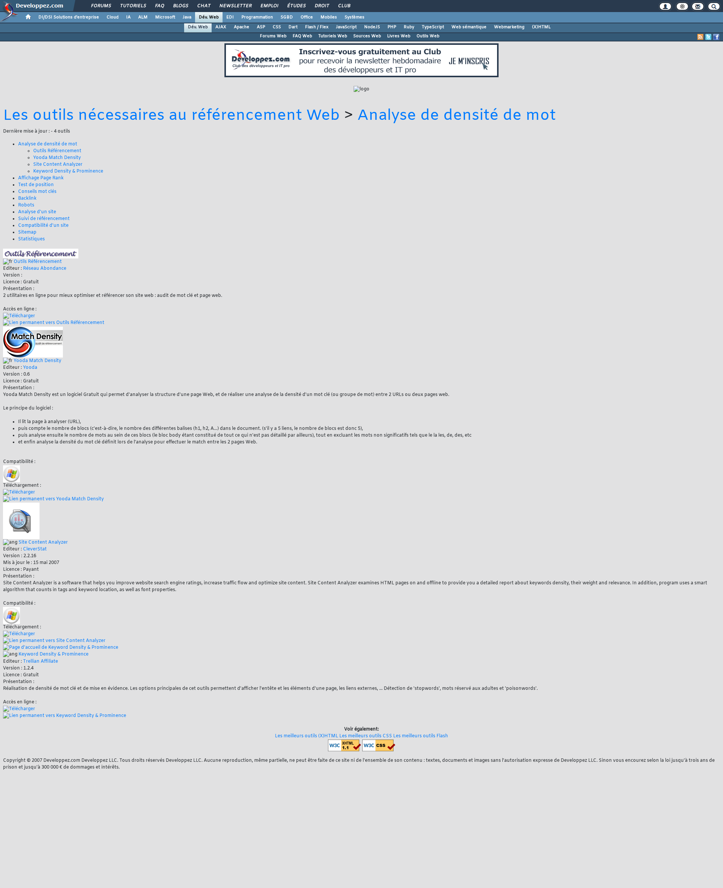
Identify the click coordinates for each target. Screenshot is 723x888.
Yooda (30, 368)
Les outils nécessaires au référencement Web (171, 116)
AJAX (220, 27)
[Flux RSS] (700, 37)
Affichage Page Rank (41, 178)
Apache (241, 27)
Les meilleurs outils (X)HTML (306, 736)
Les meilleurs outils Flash (420, 736)
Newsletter (235, 6)
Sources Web (367, 36)
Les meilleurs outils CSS (365, 736)
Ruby (409, 27)
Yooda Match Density (57, 158)
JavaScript (346, 27)
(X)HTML (541, 27)
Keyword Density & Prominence (68, 171)
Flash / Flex (316, 27)
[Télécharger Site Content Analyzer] (19, 634)
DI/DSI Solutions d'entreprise (68, 17)
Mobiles (328, 17)
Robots (26, 205)
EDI (230, 17)
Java (187, 17)
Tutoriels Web (332, 36)
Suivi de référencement (44, 219)
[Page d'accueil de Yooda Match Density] (33, 342)
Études (296, 6)
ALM (143, 17)
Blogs (180, 6)
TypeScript (433, 27)
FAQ (159, 6)
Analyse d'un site (37, 212)
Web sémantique (469, 27)
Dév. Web (209, 17)
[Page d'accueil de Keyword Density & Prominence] (60, 648)
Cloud (113, 17)
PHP (391, 27)
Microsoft (165, 17)
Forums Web (273, 36)
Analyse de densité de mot (456, 116)
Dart (292, 27)
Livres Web (398, 36)
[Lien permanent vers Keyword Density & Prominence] (64, 716)
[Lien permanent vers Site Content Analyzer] (54, 641)
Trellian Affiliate (40, 662)
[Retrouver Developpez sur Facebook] (716, 37)
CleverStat (35, 549)
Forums (100, 6)
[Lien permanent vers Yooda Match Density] (53, 499)
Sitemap (27, 232)
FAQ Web (302, 36)
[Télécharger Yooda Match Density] (19, 492)
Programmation (257, 17)
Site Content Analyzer (57, 165)
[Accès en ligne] (19, 316)
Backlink (27, 199)
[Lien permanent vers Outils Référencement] (53, 323)
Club (344, 6)
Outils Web (427, 36)
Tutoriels (132, 6)
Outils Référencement (57, 151)
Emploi (269, 6)
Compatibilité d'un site (43, 226)
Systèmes (355, 17)
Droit (321, 6)
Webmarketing (509, 27)
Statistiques (31, 239)
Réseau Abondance (44, 269)
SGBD (287, 17)
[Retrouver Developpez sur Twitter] (708, 37)
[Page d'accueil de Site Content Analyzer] (21, 521)
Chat (203, 6)
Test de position (36, 185)
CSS (277, 27)
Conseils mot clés (37, 192)
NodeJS (372, 27)
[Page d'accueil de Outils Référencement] (40, 254)
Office (306, 17)
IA (128, 17)
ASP (261, 27)
